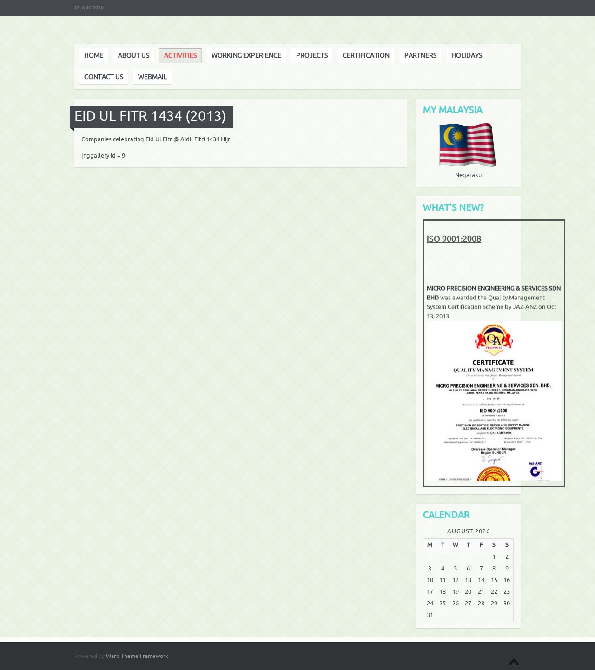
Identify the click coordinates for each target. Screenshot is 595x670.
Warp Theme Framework (137, 656)
